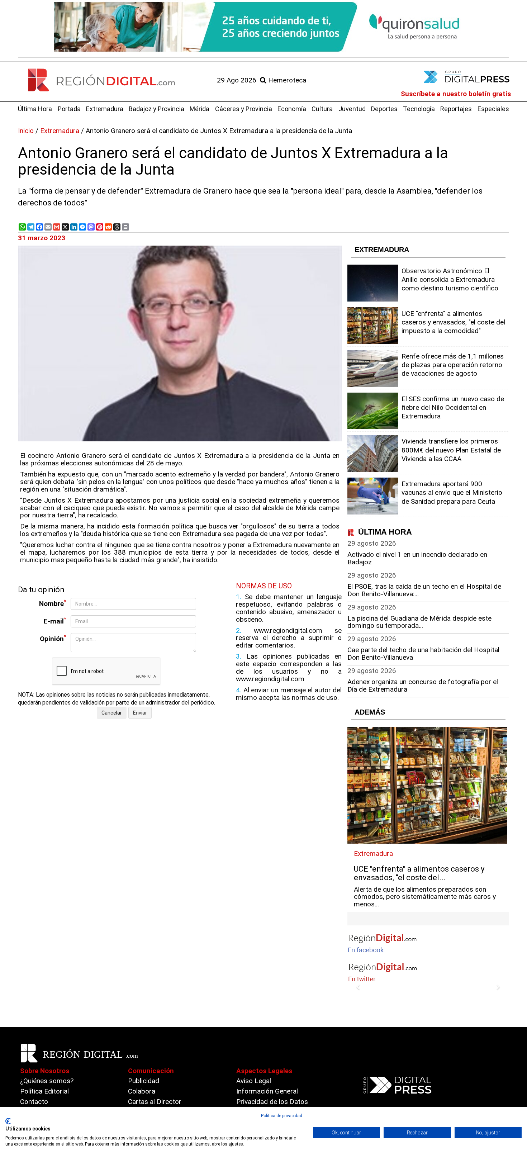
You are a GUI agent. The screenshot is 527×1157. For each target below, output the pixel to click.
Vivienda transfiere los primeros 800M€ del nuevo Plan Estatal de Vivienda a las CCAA (451, 450)
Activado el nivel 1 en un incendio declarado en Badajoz (417, 558)
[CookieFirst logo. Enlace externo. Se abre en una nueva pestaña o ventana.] (8, 1121)
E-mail (55, 620)
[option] (263, 27)
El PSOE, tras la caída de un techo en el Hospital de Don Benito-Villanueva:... (424, 590)
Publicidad (143, 1081)
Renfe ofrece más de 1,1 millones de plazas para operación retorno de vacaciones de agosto (453, 365)
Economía (291, 109)
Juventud (352, 109)
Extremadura (104, 109)
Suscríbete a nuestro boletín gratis (456, 94)
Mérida (199, 109)
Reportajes (456, 109)
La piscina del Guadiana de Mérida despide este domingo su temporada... (419, 622)
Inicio (26, 131)
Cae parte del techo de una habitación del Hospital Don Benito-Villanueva (423, 654)
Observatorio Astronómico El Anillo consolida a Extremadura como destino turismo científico (450, 279)
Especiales (493, 109)
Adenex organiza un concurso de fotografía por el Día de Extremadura (422, 685)
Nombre (52, 603)
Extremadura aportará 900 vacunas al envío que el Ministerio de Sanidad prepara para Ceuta (452, 492)
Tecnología (419, 109)
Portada (69, 109)
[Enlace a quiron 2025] (263, 27)
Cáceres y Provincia (243, 109)
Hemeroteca (286, 80)
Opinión (53, 638)
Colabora (141, 1091)
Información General (267, 1091)
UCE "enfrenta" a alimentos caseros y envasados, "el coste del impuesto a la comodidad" (453, 322)
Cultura (322, 109)
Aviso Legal (253, 1081)
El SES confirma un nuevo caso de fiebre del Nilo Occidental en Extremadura (453, 407)
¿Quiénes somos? (46, 1081)
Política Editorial (44, 1091)
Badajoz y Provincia (156, 109)
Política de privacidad (281, 1115)
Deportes (384, 109)
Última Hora (35, 109)
